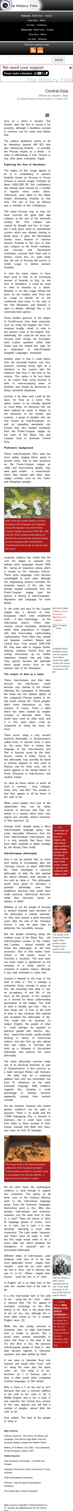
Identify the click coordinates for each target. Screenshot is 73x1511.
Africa (42, 20)
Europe (48, 16)
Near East (33, 20)
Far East (30, 25)
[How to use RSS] (40, 50)
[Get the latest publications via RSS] (33, 50)
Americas (42, 39)
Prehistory (42, 25)
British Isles (37, 16)
